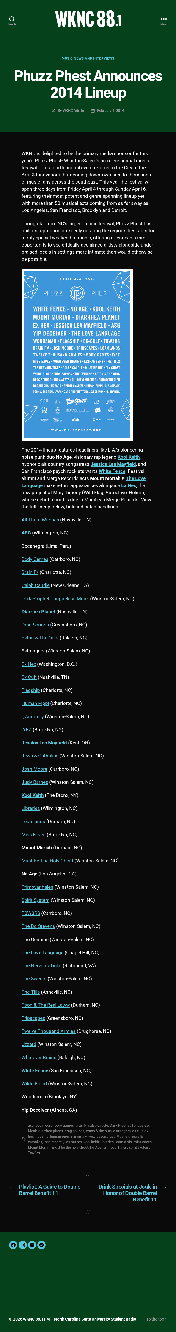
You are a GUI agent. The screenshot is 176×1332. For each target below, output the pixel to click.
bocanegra (44, 1125)
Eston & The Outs (40, 638)
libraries (107, 1142)
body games (64, 1125)
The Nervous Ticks (42, 965)
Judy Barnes (35, 782)
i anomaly (79, 1136)
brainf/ (81, 1125)
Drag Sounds (35, 625)
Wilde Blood (34, 1083)
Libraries (31, 808)
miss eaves (142, 1142)
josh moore (53, 1142)
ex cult (137, 1131)
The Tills (31, 992)
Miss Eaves (34, 834)
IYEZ (27, 729)
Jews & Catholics (40, 756)
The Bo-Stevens (38, 926)
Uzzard (29, 1044)
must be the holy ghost (70, 1147)
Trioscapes (33, 1018)
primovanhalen (115, 1147)
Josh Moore (34, 769)
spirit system (139, 1147)
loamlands (123, 1142)
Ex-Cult (29, 677)
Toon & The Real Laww (46, 1005)
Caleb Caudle (36, 585)
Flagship (31, 690)
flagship (42, 1136)
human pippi (60, 1136)
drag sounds (74, 1131)
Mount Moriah (39, 1147)
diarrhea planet (50, 1131)
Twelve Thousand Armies (49, 1031)
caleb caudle (98, 1125)
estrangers (121, 1131)
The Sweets (34, 978)
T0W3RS (31, 913)
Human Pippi (35, 703)
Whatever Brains (39, 1057)
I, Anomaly (33, 716)
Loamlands (33, 821)
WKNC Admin (73, 110)
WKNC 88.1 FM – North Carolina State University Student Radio (79, 1319)
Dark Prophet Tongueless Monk (55, 598)
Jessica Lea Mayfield (113, 1136)
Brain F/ (30, 572)
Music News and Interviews (88, 58)
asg (31, 1125)
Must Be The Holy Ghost (47, 860)
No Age (96, 1147)
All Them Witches (40, 520)
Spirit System (36, 900)
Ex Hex (29, 664)
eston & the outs (99, 1131)
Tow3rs (34, 1153)
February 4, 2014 (110, 110)
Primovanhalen (37, 887)
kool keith (91, 1142)
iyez (91, 1136)
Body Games (35, 559)
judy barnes (72, 1142)
